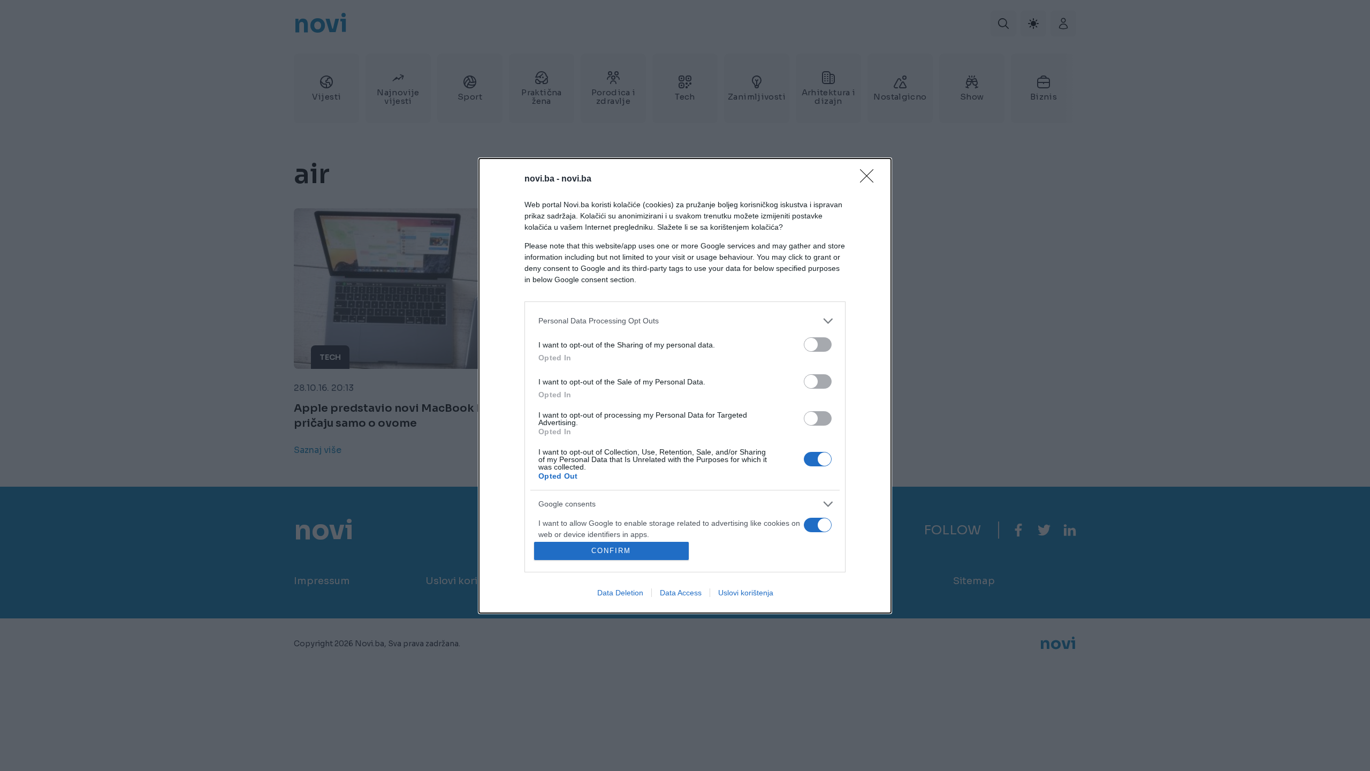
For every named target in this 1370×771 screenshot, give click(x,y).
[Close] (870, 179)
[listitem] (685, 321)
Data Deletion (620, 592)
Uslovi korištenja (745, 592)
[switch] (818, 344)
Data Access (681, 592)
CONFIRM (611, 551)
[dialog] (685, 385)
